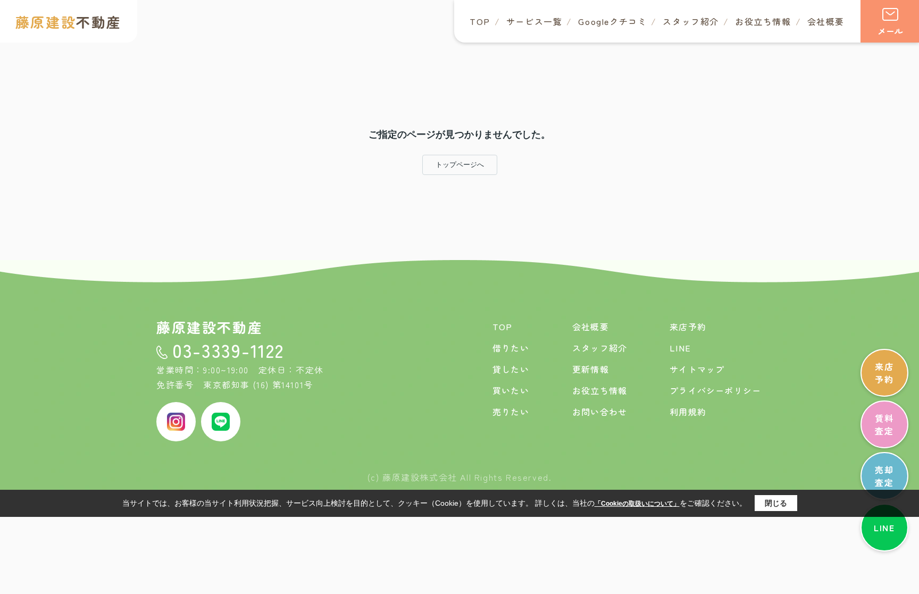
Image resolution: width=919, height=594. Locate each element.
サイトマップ (697, 369)
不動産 (68, 21)
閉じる (776, 503)
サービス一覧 (534, 21)
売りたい (510, 411)
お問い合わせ (599, 411)
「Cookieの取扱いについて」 (637, 503)
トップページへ (460, 165)
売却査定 (884, 476)
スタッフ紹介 (691, 21)
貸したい (510, 369)
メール (890, 30)
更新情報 (590, 369)
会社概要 (826, 21)
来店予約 (884, 373)
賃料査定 (884, 424)
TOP (480, 21)
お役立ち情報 (763, 21)
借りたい (510, 347)
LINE (884, 527)
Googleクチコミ (612, 21)
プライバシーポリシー (715, 390)
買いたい (510, 390)
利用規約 (688, 411)
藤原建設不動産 (209, 327)
